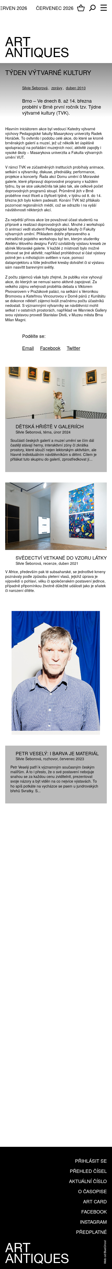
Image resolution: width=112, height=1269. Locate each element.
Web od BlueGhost (105, 1252)
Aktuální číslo (88, 1181)
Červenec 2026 (54, 7)
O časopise (92, 1191)
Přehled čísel (88, 1170)
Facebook (94, 1211)
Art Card (95, 1201)
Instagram (93, 1221)
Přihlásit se (91, 1160)
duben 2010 (76, 87)
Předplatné (91, 1231)
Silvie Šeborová (35, 87)
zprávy (56, 87)
